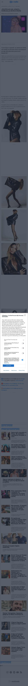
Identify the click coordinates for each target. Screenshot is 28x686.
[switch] (23, 343)
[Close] (25, 315)
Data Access (14, 370)
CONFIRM (8, 365)
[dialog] (14, 343)
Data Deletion (6, 370)
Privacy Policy (22, 370)
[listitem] (14, 340)
